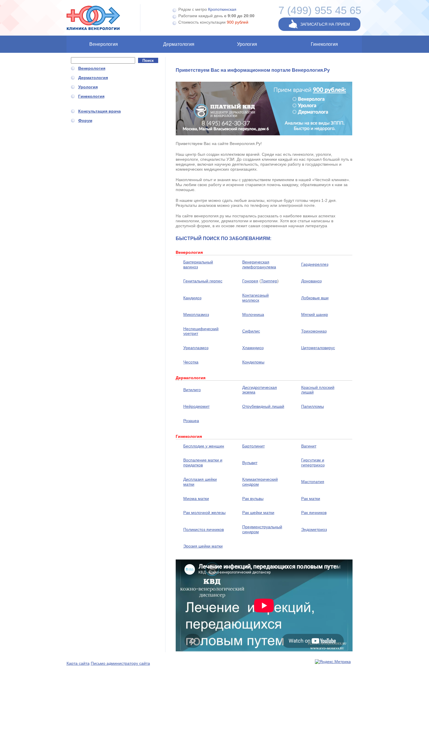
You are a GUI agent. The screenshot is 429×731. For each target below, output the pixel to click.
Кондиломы (253, 362)
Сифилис (251, 331)
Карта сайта (78, 663)
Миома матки (196, 498)
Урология (247, 44)
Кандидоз (192, 297)
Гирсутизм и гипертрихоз (313, 462)
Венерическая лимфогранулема (259, 264)
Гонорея (250, 281)
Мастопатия (312, 481)
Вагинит (308, 446)
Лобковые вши (315, 297)
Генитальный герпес (202, 281)
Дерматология (178, 44)
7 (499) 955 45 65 (319, 10)
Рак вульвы (253, 498)
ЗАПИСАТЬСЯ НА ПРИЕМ (325, 24)
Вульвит (249, 462)
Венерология (103, 44)
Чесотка (190, 362)
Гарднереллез (314, 264)
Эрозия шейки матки (203, 546)
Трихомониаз (314, 331)
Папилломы (312, 406)
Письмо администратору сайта (120, 663)
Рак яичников (314, 512)
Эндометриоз (314, 529)
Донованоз (311, 281)
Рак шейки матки (258, 512)
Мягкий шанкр (314, 314)
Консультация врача (99, 111)
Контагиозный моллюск (255, 297)
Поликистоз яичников (203, 529)
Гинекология (324, 44)
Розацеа (191, 420)
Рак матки (310, 498)
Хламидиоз (253, 347)
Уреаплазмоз (195, 347)
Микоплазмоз (196, 314)
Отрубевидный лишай (263, 406)
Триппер (269, 281)
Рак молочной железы (204, 512)
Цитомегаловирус (318, 347)
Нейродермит (196, 406)
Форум (85, 120)
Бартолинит (253, 446)
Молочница (253, 314)
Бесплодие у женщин (203, 446)
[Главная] (104, 18)
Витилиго (192, 389)
